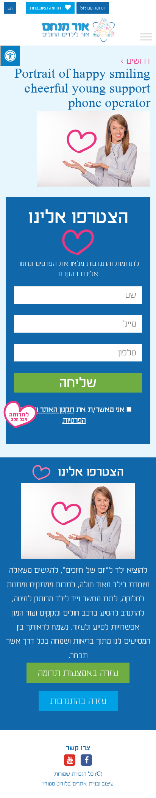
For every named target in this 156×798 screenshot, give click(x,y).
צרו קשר (78, 748)
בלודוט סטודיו (56, 784)
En (10, 8)
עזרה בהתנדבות (78, 701)
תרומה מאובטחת (45, 8)
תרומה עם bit (92, 8)
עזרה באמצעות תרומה (78, 673)
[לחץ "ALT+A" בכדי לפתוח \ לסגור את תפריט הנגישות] (10, 56)
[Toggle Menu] (146, 37)
